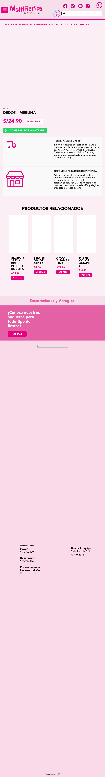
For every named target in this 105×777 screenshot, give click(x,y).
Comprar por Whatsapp (27, 130)
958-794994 (27, 561)
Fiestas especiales (23, 24)
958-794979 (27, 552)
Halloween (41, 24)
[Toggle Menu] (5, 10)
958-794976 (77, 555)
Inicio (6, 24)
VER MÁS (17, 334)
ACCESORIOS (58, 24)
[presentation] (5, 250)
